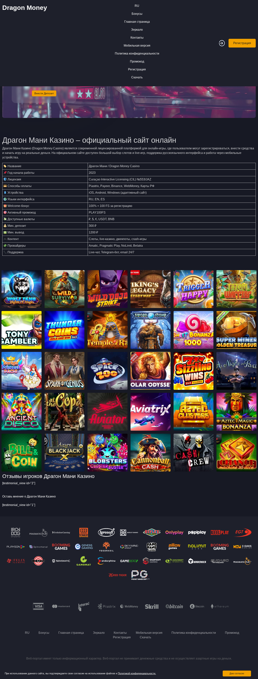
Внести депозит (44, 93)
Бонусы (137, 13)
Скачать (137, 77)
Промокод (137, 61)
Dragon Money (24, 7)
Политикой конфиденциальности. (137, 673)
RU (137, 5)
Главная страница (137, 21)
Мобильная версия (137, 45)
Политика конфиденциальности (137, 53)
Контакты (137, 37)
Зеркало (137, 29)
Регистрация (137, 69)
